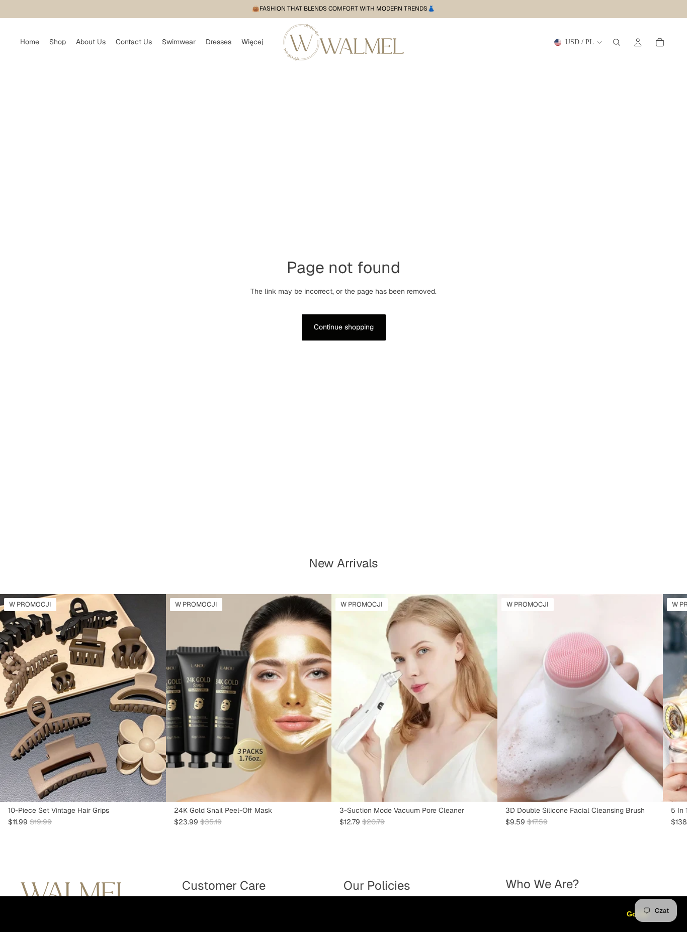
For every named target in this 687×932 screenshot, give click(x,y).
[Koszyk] (660, 42)
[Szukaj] (617, 42)
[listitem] (252, 42)
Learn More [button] (324, 913)
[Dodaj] (316, 786)
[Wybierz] (150, 786)
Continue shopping (344, 326)
